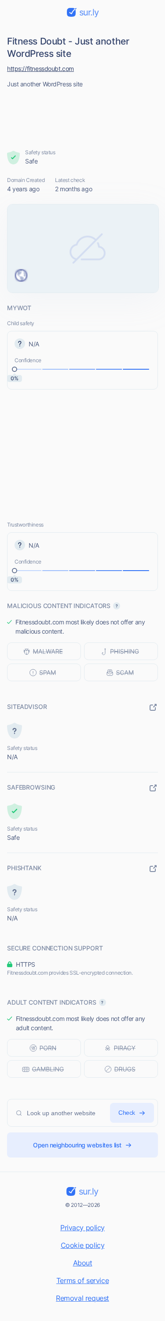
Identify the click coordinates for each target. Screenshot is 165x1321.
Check (126, 1112)
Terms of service (82, 1280)
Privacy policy (82, 1227)
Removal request (82, 1298)
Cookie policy (83, 1245)
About (82, 1262)
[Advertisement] (83, 116)
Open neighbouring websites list (77, 1145)
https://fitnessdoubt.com (40, 68)
